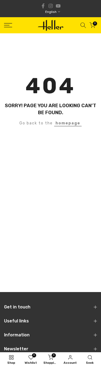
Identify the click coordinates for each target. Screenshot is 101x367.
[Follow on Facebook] (43, 6)
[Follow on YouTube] (58, 6)
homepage (67, 123)
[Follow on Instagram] (50, 6)
